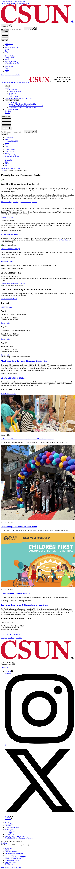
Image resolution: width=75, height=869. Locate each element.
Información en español (12, 63)
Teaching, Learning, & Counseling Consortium (24, 605)
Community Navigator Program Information (18, 98)
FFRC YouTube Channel (13, 378)
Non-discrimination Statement (14, 853)
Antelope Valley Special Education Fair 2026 (22, 104)
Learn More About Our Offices (10, 634)
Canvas (7, 49)
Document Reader (10, 862)
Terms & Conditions (11, 851)
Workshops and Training (11, 234)
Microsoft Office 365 (11, 47)
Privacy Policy (9, 855)
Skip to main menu (6, 1)
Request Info (9, 66)
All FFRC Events (6, 307)
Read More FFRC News (8, 394)
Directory (8, 825)
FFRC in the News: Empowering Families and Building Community (28, 439)
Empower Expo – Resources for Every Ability (19, 527)
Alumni (7, 59)
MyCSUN (4, 40)
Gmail (6, 45)
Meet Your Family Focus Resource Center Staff (24, 361)
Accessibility (9, 824)
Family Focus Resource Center (10, 75)
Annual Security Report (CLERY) (15, 857)
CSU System (9, 864)
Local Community (10, 61)
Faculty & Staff (9, 58)
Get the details (5, 323)
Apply (7, 70)
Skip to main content (19, 1)
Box (6, 51)
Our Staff (7, 113)
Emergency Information (12, 827)
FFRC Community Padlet (9, 299)
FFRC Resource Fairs (11, 100)
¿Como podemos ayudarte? (28, 202)
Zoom (6, 52)
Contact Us (12, 93)
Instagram (10, 283)
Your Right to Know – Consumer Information (19, 838)
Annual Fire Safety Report (13, 859)
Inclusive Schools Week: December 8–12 (17, 594)
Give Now (4, 843)
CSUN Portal (9, 44)
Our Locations (13, 89)
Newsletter (8, 111)
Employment (9, 829)
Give (6, 71)
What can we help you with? (9, 202)
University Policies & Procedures (15, 836)
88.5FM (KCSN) (10, 834)
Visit (6, 68)
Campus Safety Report (12, 860)
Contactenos (12, 95)
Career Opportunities (15, 91)
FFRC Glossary (13, 97)
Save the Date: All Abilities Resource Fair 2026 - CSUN (26, 106)
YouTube (22, 283)
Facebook (16, 283)
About (7, 86)
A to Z (7, 822)
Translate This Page (7, 217)
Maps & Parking (10, 831)
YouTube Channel (64, 240)
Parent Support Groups (10, 249)
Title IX (7, 850)
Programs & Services (11, 109)
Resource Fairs (7, 261)
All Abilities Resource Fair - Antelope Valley (22, 107)
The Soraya (8, 833)
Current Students (10, 56)
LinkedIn (4, 283)
